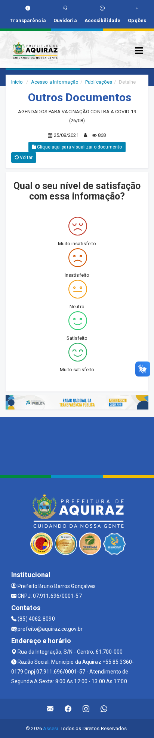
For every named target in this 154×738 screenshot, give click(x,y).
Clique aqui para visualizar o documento (79, 147)
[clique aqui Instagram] (86, 709)
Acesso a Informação (54, 82)
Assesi (50, 728)
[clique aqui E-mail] (50, 709)
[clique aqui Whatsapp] (104, 709)
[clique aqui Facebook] (68, 709)
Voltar (26, 157)
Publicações (98, 82)
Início (17, 82)
